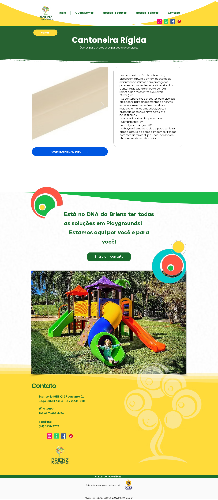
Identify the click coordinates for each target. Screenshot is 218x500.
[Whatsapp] (166, 21)
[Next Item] (102, 105)
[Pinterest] (179, 21)
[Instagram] (159, 21)
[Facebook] (172, 21)
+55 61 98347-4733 (51, 413)
